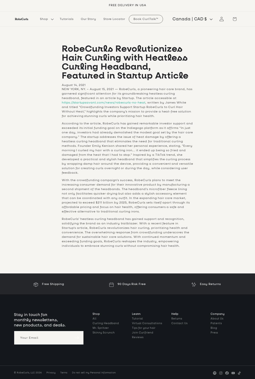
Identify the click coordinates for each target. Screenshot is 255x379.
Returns (176, 318)
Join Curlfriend (142, 332)
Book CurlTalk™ (145, 19)
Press (214, 332)
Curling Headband (106, 323)
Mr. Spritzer (101, 328)
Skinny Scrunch (104, 332)
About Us (217, 318)
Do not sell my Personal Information (94, 373)
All (95, 318)
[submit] (76, 338)
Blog (214, 328)
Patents (216, 323)
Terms (63, 373)
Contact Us (179, 323)
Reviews (138, 337)
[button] (46, 18)
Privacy (51, 373)
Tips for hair (144, 328)
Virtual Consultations (147, 323)
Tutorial (137, 318)
